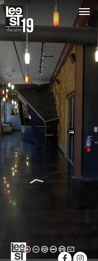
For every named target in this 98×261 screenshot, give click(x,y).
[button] (84, 11)
